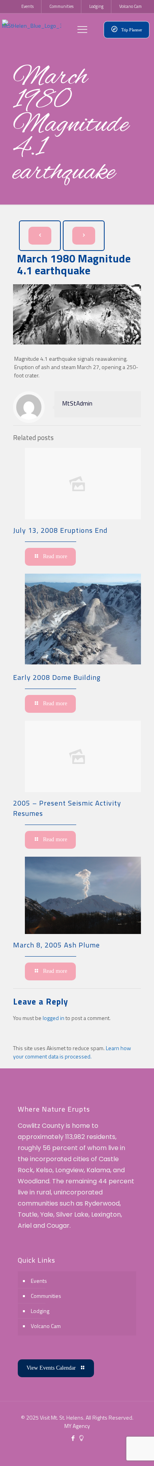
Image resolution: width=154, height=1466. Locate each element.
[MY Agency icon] (81, 1438)
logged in (53, 1018)
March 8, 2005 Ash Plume (56, 945)
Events (39, 1281)
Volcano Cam (46, 1326)
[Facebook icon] (73, 1438)
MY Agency (77, 1426)
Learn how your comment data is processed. (72, 1052)
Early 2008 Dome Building (57, 677)
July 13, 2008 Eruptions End (60, 530)
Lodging (40, 1311)
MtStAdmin (77, 403)
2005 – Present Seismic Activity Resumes (67, 808)
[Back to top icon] (138, 1449)
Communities (46, 1296)
